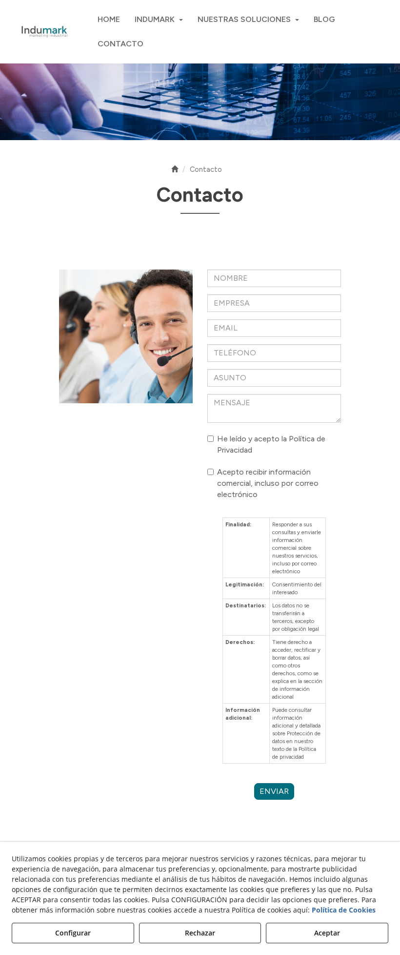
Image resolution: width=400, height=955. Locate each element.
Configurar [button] (73, 932)
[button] (44, 32)
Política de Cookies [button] (344, 909)
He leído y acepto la (271, 444)
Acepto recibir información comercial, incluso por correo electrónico (268, 483)
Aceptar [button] (327, 932)
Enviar (274, 791)
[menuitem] (108, 19)
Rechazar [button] (200, 932)
